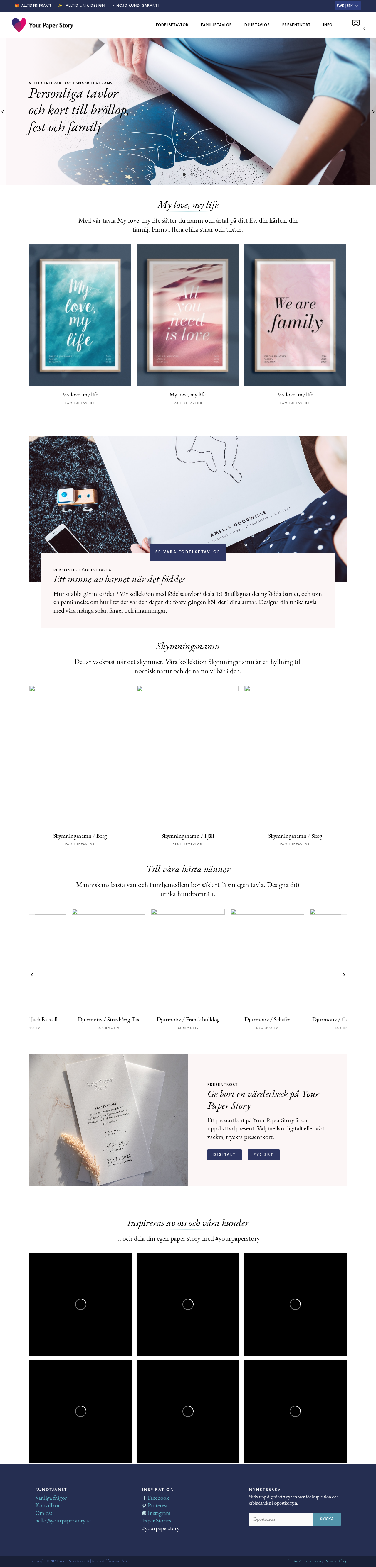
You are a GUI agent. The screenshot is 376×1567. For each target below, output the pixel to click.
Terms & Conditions (304, 1561)
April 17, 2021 (192, 1377)
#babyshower (264, 1319)
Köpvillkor (47, 1506)
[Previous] (3, 111)
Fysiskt (264, 1155)
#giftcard (153, 1414)
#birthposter (263, 1331)
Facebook (158, 1498)
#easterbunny (264, 1414)
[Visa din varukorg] (356, 25)
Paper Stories (156, 1521)
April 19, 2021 (85, 1377)
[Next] (373, 111)
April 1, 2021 (298, 1377)
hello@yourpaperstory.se (63, 1521)
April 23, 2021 (299, 1270)
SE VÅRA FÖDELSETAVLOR (188, 552)
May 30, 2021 (84, 1270)
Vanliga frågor (51, 1498)
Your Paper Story (61, 1262)
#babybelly (47, 1438)
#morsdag (74, 1301)
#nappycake (263, 1325)
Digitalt (224, 1155)
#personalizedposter (57, 1426)
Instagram (159, 1513)
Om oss (43, 1513)
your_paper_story (52, 1270)
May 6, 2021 (190, 1270)
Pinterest (158, 1506)
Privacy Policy (336, 1561)
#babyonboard (51, 1432)
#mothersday (50, 1301)
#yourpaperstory (314, 1313)
